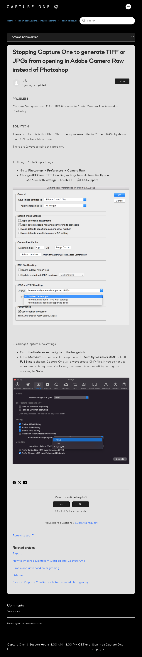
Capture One (16, 644)
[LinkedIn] (25, 482)
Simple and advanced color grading (36, 568)
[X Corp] (19, 482)
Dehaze (18, 575)
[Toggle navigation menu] (128, 7)
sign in (18, 623)
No (80, 504)
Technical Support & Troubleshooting (37, 21)
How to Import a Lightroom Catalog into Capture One (49, 560)
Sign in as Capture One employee (107, 647)
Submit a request (86, 522)
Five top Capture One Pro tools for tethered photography (51, 582)
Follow (122, 81)
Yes (61, 504)
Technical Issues (68, 21)
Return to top (22, 535)
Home (10, 21)
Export (17, 553)
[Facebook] (14, 482)
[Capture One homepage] (32, 6)
